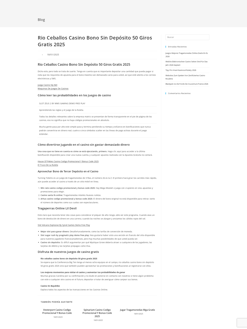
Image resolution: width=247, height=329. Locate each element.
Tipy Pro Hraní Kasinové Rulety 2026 (181, 70)
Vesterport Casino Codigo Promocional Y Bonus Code (57, 311)
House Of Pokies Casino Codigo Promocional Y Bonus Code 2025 (68, 161)
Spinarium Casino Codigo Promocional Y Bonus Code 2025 (97, 313)
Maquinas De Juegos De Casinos (53, 88)
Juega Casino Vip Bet (47, 85)
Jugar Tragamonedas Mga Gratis (137, 309)
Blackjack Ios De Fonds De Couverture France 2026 (187, 84)
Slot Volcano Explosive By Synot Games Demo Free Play (64, 225)
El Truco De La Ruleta (48, 165)
